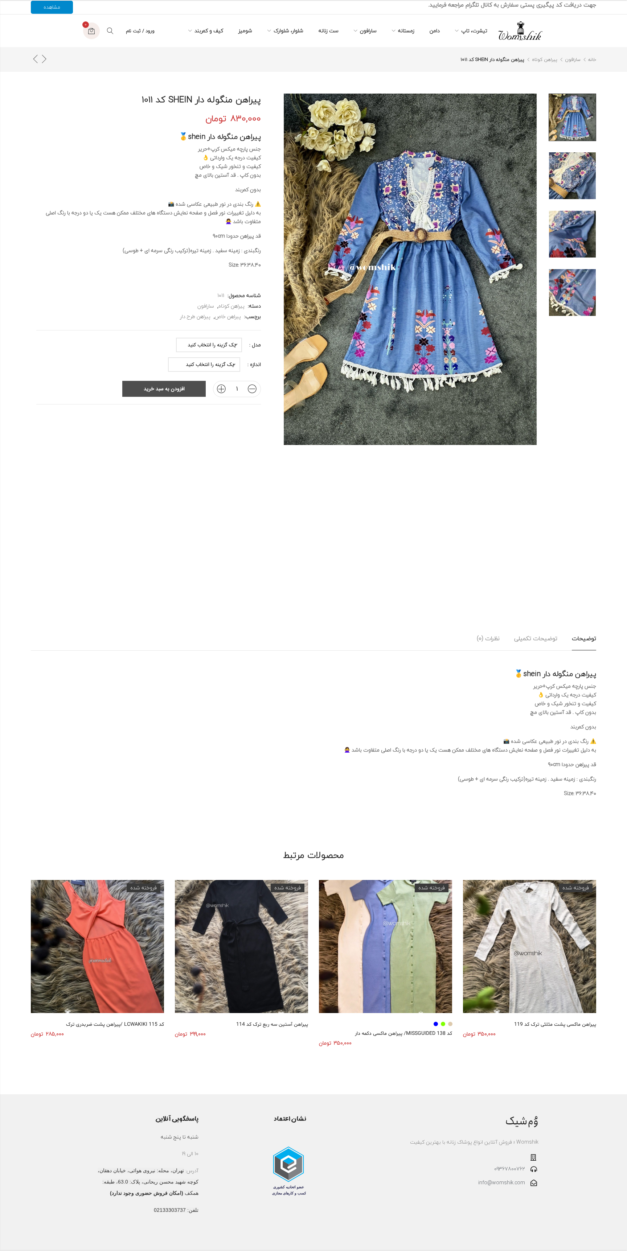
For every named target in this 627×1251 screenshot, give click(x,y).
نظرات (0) (488, 638)
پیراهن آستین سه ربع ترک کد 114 (272, 1024)
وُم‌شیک (521, 1121)
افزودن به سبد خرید (164, 389)
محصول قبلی (44, 58)
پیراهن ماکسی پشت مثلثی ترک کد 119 (555, 1024)
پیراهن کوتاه (544, 59)
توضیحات (584, 638)
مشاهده (52, 7)
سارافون (573, 59)
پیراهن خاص (228, 316)
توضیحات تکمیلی (535, 638)
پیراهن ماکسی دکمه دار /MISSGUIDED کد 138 (403, 1033)
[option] (572, 117)
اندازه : (254, 364)
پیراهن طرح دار (195, 316)
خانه (592, 59)
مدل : (255, 345)
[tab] (584, 638)
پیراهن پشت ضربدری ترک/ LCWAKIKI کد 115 (115, 1024)
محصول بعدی (35, 58)
